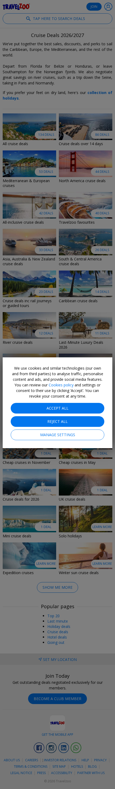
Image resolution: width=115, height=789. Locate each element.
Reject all (57, 421)
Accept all (57, 408)
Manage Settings (57, 434)
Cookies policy (61, 384)
